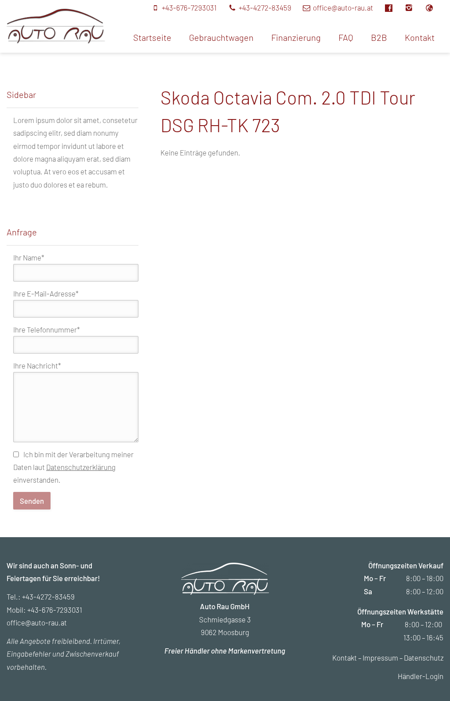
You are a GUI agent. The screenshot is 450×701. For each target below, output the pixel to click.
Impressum (380, 657)
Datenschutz (423, 657)
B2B (379, 37)
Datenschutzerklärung (81, 467)
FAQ (345, 37)
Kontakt (420, 37)
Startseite (152, 37)
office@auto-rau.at (37, 622)
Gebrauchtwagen (221, 37)
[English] (433, 7)
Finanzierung (296, 37)
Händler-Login (420, 676)
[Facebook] (393, 7)
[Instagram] (414, 7)
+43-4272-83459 (48, 596)
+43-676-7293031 (54, 609)
